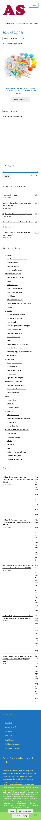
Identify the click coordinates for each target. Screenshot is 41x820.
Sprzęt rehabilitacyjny (15, 378)
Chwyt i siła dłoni (13, 415)
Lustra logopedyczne (14, 333)
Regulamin (9, 740)
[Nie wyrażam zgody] (38, 802)
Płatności (8, 735)
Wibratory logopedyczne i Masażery (19, 352)
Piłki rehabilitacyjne (14, 370)
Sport (7, 396)
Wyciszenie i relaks (13, 392)
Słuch (9, 281)
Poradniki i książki (13, 337)
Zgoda (12, 811)
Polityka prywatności (13, 748)
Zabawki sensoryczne (14, 459)
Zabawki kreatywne (14, 456)
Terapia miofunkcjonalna (16, 348)
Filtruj (7, 176)
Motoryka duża (12, 367)
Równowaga (11, 374)
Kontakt (8, 723)
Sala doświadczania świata (14, 381)
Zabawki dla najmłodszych (16, 452)
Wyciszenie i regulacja (15, 300)
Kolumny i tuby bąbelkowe (16, 385)
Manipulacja (11, 422)
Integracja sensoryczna (13, 274)
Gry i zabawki (12, 322)
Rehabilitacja (9, 359)
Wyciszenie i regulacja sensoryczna (19, 303)
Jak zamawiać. (10, 727)
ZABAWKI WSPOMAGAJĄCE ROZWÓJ (17, 430)
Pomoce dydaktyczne (14, 270)
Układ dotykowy (12, 285)
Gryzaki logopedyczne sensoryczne (19, 326)
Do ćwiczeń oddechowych (16, 315)
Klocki (9, 441)
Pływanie (10, 404)
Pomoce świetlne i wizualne (16, 389)
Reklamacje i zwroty (12, 744)
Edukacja (8, 255)
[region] (21, 140)
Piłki (8, 448)
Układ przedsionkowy (14, 292)
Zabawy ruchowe (13, 407)
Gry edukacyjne (12, 262)
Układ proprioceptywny (15, 289)
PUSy (9, 341)
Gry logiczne (11, 433)
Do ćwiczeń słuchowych (15, 318)
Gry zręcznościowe (13, 437)
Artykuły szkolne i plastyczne (17, 259)
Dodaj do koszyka (20, 99)
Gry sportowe (12, 400)
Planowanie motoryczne (15, 277)
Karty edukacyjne (13, 266)
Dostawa (8, 731)
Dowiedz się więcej (20, 816)
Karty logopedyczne (14, 329)
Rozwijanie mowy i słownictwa (17, 344)
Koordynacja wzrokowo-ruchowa (18, 418)
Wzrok (9, 307)
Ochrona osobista (11, 355)
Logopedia (8, 311)
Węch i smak (11, 296)
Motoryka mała (12, 426)
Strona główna (9, 23)
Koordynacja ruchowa (14, 363)
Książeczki (10, 445)
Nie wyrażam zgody (25, 811)
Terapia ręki (9, 411)
